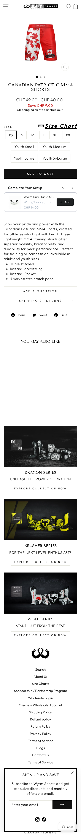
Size (40, 126)
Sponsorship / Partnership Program (40, 691)
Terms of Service (40, 741)
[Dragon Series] (40, 446)
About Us (40, 677)
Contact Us (40, 755)
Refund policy (40, 719)
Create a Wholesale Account (40, 705)
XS (11, 135)
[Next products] (72, 188)
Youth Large (24, 158)
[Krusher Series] (40, 519)
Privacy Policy (40, 734)
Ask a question (40, 291)
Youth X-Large (55, 158)
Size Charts (40, 684)
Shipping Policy (40, 712)
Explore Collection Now (40, 488)
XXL (69, 135)
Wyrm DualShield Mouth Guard (39, 197)
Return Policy (40, 726)
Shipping (23, 110)
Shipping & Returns (40, 300)
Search (40, 669)
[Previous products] (63, 188)
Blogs (40, 748)
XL (55, 135)
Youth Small (24, 146)
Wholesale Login (40, 698)
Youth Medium (55, 146)
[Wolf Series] (40, 593)
